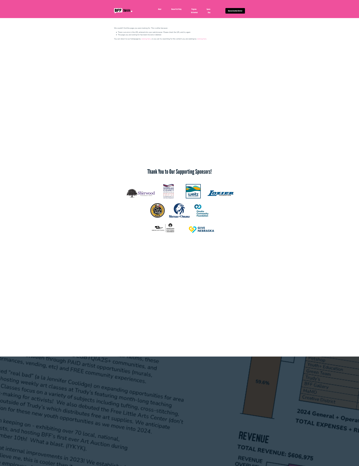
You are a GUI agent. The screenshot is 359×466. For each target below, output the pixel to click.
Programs (194, 9)
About (159, 9)
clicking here (146, 39)
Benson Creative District (235, 11)
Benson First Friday (176, 9)
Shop (209, 12)
